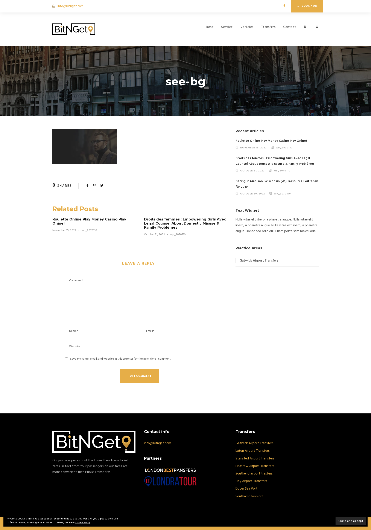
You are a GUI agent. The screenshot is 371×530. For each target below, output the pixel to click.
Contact (289, 27)
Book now (310, 6)
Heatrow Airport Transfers (255, 466)
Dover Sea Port (246, 488)
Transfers (268, 27)
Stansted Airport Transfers (255, 458)
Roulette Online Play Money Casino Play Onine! (271, 140)
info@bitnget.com (70, 6)
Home (209, 27)
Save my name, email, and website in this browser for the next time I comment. (120, 358)
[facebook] (284, 6)
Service (227, 27)
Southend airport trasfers (254, 473)
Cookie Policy (82, 523)
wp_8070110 (89, 230)
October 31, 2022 (154, 234)
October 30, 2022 (252, 193)
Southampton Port (249, 496)
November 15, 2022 (64, 230)
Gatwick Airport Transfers (259, 260)
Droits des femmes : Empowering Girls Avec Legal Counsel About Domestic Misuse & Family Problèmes (185, 223)
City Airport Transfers (251, 481)
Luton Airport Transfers (253, 451)
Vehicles (246, 27)
